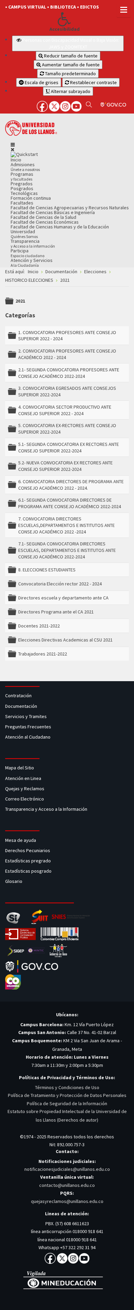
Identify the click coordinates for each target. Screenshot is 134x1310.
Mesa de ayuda (20, 840)
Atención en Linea (23, 778)
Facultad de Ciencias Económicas (45, 222)
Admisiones (25, 166)
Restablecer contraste (93, 82)
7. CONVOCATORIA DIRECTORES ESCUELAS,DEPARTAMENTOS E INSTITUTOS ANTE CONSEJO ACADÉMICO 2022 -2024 (66, 525)
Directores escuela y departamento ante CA (63, 598)
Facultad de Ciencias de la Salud (43, 217)
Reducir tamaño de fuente (70, 56)
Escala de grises (41, 82)
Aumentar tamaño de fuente (70, 65)
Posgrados (22, 188)
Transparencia (33, 243)
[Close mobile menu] (12, 149)
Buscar (89, 104)
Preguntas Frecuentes (28, 727)
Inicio (16, 160)
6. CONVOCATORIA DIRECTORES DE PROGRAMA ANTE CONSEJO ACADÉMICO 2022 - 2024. (71, 484)
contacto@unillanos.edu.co (67, 1185)
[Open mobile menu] (13, 145)
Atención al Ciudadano (28, 737)
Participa (27, 253)
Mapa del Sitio (20, 768)
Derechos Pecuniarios (27, 850)
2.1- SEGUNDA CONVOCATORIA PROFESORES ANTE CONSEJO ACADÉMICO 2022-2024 (68, 373)
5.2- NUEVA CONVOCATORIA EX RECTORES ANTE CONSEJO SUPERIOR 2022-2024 (65, 466)
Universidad (24, 233)
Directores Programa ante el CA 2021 (56, 612)
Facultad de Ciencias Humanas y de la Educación (60, 227)
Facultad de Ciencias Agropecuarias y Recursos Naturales (70, 207)
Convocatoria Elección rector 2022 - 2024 (60, 584)
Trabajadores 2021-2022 (42, 654)
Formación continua (31, 198)
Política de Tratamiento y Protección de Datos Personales (67, 1095)
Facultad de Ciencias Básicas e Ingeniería (53, 212)
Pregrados (22, 184)
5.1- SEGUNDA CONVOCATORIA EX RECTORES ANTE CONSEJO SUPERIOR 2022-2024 (68, 447)
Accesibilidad (64, 29)
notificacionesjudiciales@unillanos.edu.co (67, 1169)
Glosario (14, 881)
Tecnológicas (24, 193)
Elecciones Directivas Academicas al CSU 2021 (65, 640)
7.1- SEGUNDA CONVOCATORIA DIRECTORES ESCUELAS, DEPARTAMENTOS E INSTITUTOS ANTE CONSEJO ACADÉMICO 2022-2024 (67, 550)
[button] (64, 19)
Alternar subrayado (70, 91)
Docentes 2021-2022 (39, 626)
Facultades (22, 203)
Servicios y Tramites (26, 716)
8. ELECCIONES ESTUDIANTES (47, 570)
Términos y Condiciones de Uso (67, 1087)
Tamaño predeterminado (70, 73)
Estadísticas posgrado (28, 871)
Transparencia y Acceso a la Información (46, 809)
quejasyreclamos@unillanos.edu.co (67, 1201)
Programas (22, 176)
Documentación (21, 706)
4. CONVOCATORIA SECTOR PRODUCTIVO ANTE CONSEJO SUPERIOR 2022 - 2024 (64, 410)
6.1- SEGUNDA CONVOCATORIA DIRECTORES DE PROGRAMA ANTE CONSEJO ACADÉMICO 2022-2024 (69, 503)
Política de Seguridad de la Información (67, 1103)
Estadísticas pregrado (28, 861)
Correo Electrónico (25, 799)
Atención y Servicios (32, 262)
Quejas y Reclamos (25, 788)
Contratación (19, 695)
